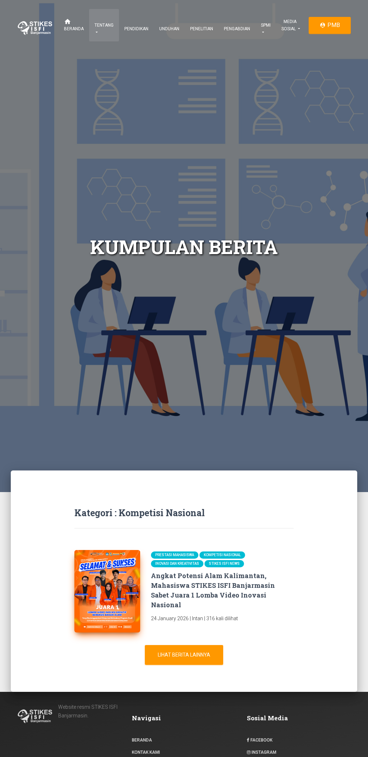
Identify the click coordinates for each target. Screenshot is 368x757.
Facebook (260, 740)
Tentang (104, 25)
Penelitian (201, 28)
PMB (329, 25)
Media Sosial (289, 25)
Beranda (74, 24)
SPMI (266, 25)
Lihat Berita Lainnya (184, 655)
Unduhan (169, 28)
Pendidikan (136, 28)
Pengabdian (237, 28)
